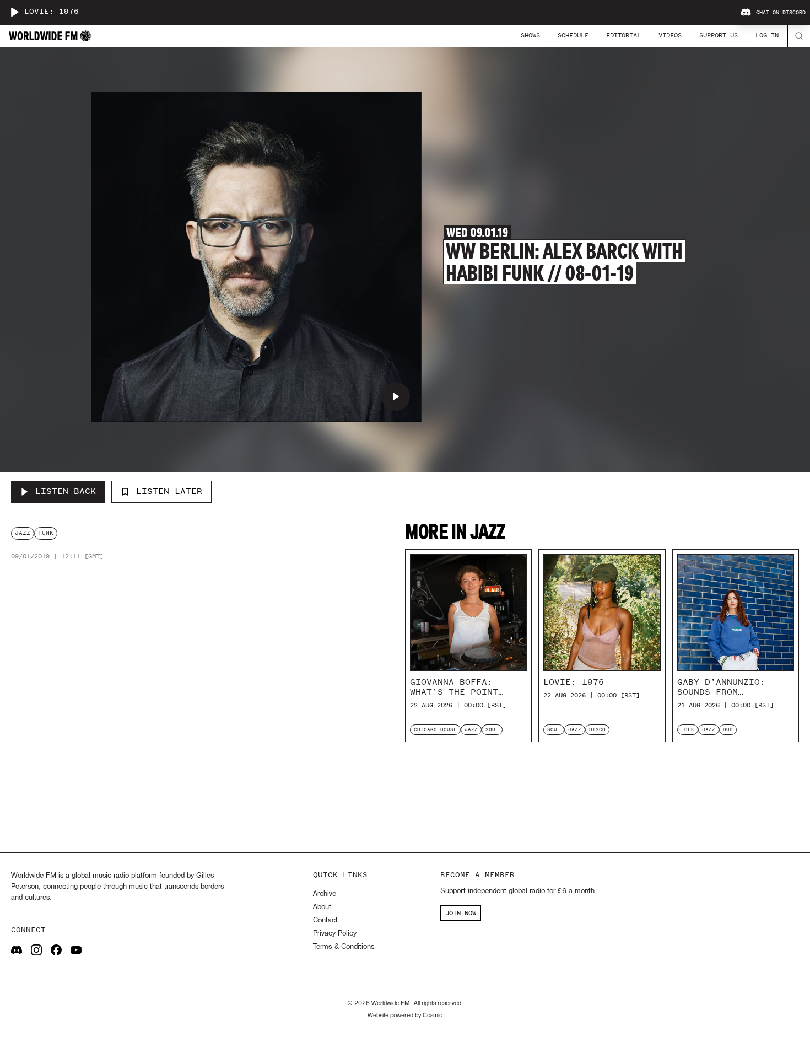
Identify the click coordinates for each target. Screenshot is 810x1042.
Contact (325, 920)
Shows (530, 35)
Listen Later (169, 491)
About (322, 907)
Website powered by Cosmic (405, 1015)
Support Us (718, 35)
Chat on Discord (781, 12)
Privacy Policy (335, 934)
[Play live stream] (14, 12)
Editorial (623, 35)
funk (45, 532)
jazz (22, 532)
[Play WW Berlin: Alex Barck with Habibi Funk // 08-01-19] (395, 396)
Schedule (573, 35)
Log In (767, 35)
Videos (670, 35)
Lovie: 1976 (51, 12)
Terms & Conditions (343, 947)
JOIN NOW (460, 913)
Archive (324, 894)
